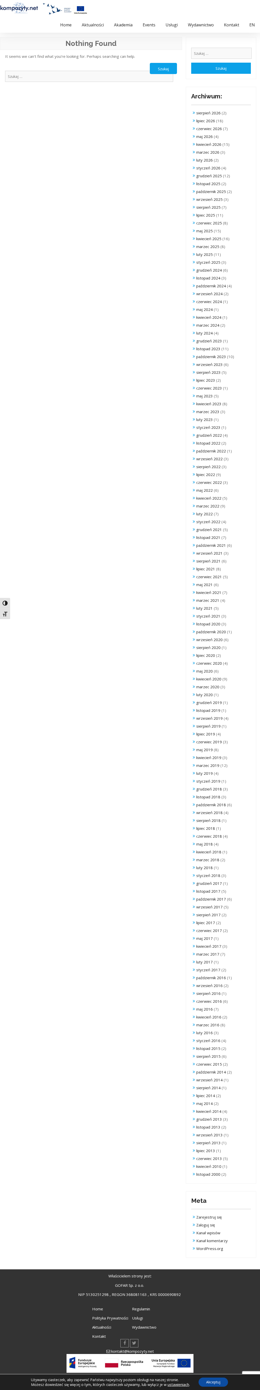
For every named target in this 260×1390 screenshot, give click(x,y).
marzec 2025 (207, 246)
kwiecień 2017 (208, 946)
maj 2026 (204, 136)
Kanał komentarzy (212, 1240)
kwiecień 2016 (208, 1016)
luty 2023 (204, 419)
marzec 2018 (207, 859)
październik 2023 (211, 356)
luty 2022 (204, 513)
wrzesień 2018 (209, 812)
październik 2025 (211, 191)
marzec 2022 (207, 505)
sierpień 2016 (208, 993)
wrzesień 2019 (209, 718)
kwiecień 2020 (208, 678)
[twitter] (134, 1343)
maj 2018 (204, 844)
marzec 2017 (207, 954)
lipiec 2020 (205, 655)
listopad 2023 (208, 348)
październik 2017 (211, 899)
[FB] (124, 1343)
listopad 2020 (208, 623)
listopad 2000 (208, 1174)
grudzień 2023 (209, 340)
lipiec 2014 (205, 1095)
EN (252, 25)
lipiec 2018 (205, 828)
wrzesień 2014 (209, 1079)
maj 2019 (204, 749)
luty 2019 (204, 773)
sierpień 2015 (208, 1056)
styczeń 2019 (208, 781)
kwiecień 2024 (208, 317)
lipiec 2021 (205, 568)
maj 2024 (204, 309)
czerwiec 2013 (209, 1158)
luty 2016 (204, 1032)
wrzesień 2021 (209, 553)
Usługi (172, 25)
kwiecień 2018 (208, 851)
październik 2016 (211, 977)
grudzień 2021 (209, 529)
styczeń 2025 (208, 262)
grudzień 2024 (209, 270)
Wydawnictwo (201, 25)
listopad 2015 (208, 1048)
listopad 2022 (208, 443)
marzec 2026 (207, 152)
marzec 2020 (207, 686)
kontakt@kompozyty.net (132, 1351)
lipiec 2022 (205, 474)
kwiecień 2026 (208, 144)
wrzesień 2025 (209, 199)
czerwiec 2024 (209, 301)
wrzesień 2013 (209, 1134)
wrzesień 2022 (209, 458)
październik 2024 (211, 285)
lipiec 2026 (205, 120)
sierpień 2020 (208, 647)
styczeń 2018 (208, 875)
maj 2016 (204, 1009)
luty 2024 (204, 333)
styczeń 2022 (208, 521)
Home (66, 25)
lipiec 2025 (205, 215)
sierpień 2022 (208, 466)
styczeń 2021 (208, 616)
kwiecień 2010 (208, 1166)
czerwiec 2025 (209, 222)
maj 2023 (204, 395)
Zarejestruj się (209, 1217)
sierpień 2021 (208, 561)
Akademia (123, 25)
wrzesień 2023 (209, 364)
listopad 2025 (208, 183)
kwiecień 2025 (208, 238)
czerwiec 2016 (209, 1001)
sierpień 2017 (208, 914)
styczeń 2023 (208, 427)
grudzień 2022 (209, 435)
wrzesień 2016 (209, 985)
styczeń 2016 (208, 1040)
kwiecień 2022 (208, 498)
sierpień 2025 (208, 207)
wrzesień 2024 (209, 293)
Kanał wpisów (208, 1232)
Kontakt (231, 25)
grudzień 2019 (209, 702)
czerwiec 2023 (209, 388)
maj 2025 (204, 230)
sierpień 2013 (208, 1142)
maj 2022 (204, 490)
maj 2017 (204, 938)
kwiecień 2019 (208, 757)
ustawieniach (178, 1384)
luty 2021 (204, 608)
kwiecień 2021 (208, 592)
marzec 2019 (207, 765)
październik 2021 (211, 545)
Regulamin (141, 1308)
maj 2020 (204, 671)
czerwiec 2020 (209, 663)
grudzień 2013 (209, 1119)
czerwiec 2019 (209, 741)
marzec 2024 (207, 325)
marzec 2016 (207, 1024)
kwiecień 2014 (208, 1111)
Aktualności (93, 25)
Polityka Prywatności (110, 1318)
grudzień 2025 (209, 175)
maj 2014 (204, 1103)
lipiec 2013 (205, 1150)
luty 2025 (204, 254)
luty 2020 (204, 694)
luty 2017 (204, 961)
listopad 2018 (208, 796)
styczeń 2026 (208, 167)
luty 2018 (204, 867)
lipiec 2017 (205, 922)
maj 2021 (204, 584)
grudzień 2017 (209, 883)
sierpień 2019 (208, 726)
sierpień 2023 (208, 372)
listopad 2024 (208, 277)
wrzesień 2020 (209, 639)
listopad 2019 (208, 710)
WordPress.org (209, 1248)
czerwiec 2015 (209, 1064)
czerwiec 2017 (209, 930)
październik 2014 (211, 1072)
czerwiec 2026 (209, 128)
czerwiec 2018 (209, 836)
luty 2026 (204, 160)
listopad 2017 (208, 891)
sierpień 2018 (208, 820)
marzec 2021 (207, 600)
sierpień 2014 (208, 1087)
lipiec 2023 (205, 380)
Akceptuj (213, 1382)
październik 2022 (211, 450)
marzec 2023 (207, 411)
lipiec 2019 (205, 733)
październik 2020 (211, 631)
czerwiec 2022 (209, 482)
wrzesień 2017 (209, 906)
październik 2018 (211, 804)
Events (149, 25)
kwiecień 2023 (208, 403)
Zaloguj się (205, 1224)
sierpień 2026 (208, 112)
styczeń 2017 (208, 969)
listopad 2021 (208, 537)
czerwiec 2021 (209, 576)
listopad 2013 (208, 1127)
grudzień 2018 (209, 788)
